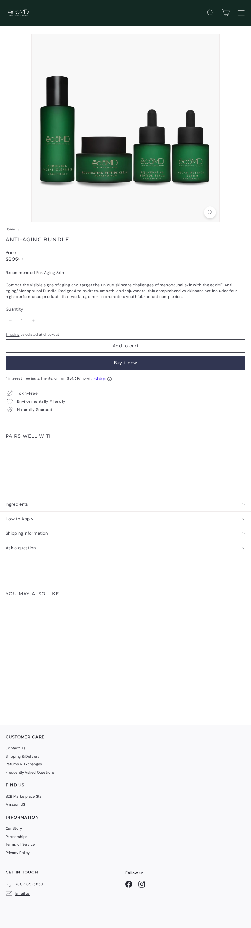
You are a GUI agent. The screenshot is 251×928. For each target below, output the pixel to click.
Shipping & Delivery (23, 756)
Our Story (14, 828)
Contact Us (15, 748)
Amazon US (15, 804)
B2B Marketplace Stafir (25, 796)
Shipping (12, 334)
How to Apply (19, 519)
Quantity (14, 309)
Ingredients (17, 504)
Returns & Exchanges (24, 764)
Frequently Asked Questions (30, 772)
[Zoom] (210, 212)
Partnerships (17, 836)
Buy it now (125, 363)
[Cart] (225, 13)
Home (11, 229)
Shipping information (27, 533)
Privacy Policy (18, 852)
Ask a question (21, 548)
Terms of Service (20, 844)
